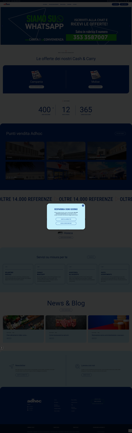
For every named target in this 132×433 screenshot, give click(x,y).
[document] (66, 216)
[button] (83, 206)
